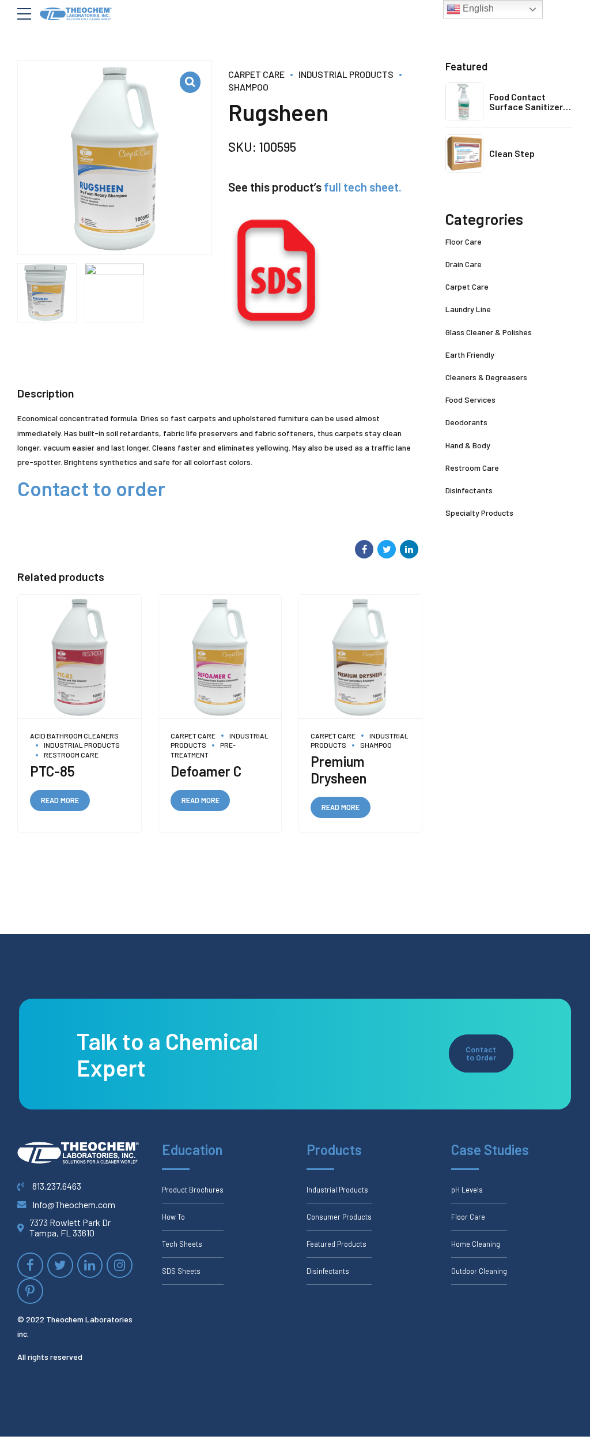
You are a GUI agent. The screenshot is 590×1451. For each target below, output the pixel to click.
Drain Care (463, 264)
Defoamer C (206, 771)
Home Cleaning (475, 1243)
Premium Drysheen (338, 769)
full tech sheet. (363, 186)
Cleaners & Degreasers (486, 377)
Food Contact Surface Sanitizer (526, 102)
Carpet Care (256, 74)
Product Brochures (193, 1189)
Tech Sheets (182, 1243)
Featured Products (336, 1243)
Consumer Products (339, 1216)
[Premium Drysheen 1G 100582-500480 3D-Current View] (360, 657)
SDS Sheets (181, 1271)
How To (173, 1216)
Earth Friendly (469, 354)
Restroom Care (71, 755)
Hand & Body (467, 445)
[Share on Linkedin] (409, 549)
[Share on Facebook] (364, 549)
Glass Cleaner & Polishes (488, 332)
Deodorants (466, 422)
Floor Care (463, 241)
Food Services (470, 399)
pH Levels (467, 1189)
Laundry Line (468, 309)
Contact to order (91, 488)
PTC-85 (52, 771)
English (477, 8)
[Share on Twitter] (386, 549)
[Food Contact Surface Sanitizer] (464, 102)
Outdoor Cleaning (479, 1271)
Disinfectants (469, 490)
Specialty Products (479, 513)
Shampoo (376, 745)
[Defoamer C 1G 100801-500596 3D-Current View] (220, 657)
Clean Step (512, 153)
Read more (60, 800)
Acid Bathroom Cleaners (74, 736)
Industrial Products (346, 74)
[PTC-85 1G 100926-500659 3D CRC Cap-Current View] (79, 657)
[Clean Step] (464, 153)
